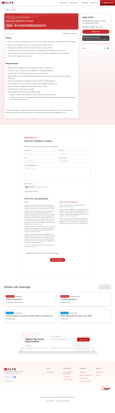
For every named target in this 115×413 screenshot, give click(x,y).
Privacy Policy (54, 253)
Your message (30, 165)
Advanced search (86, 336)
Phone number (62, 157)
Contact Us (94, 2)
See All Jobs (105, 287)
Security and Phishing (62, 401)
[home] (8, 3)
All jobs (13, 9)
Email (25, 157)
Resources (85, 2)
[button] (74, 2)
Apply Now (96, 31)
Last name (61, 150)
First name (27, 150)
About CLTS (63, 2)
